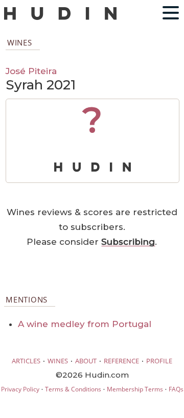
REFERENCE (121, 360)
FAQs (176, 389)
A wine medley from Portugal (84, 324)
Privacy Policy (20, 389)
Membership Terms (135, 389)
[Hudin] (60, 17)
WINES (58, 360)
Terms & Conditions (73, 389)
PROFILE (159, 360)
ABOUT (86, 360)
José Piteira (31, 70)
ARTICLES (26, 360)
